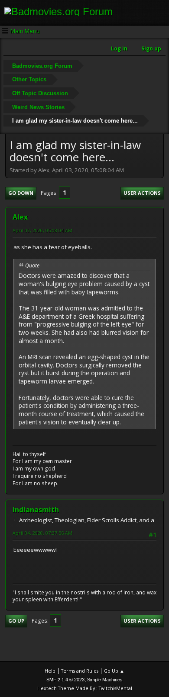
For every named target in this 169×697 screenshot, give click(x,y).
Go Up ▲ (114, 670)
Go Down (20, 193)
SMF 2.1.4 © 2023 (65, 679)
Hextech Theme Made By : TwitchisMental (84, 688)
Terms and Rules (79, 670)
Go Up (16, 620)
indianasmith (36, 509)
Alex (20, 217)
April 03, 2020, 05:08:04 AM (42, 230)
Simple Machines (105, 679)
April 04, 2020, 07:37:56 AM (42, 533)
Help (50, 670)
